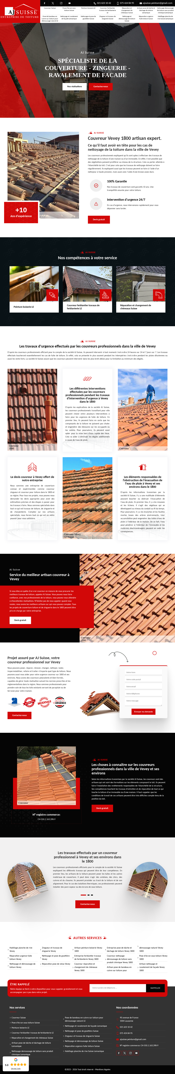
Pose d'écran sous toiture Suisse (69, 9)
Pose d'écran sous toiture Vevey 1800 (153, 957)
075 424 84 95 (127, 3)
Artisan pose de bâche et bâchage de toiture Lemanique (146, 10)
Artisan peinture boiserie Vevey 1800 (88, 949)
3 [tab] (92, 895)
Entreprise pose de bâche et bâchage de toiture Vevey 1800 (120, 949)
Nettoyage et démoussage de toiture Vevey (22, 965)
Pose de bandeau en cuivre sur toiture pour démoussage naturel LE (50, 19)
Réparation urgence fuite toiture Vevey (21, 957)
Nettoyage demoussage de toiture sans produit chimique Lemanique (165, 10)
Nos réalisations (74, 87)
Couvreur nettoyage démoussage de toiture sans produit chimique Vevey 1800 (120, 959)
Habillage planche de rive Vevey (21, 949)
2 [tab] (89, 895)
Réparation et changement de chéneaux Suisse (127, 10)
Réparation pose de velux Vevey (56, 964)
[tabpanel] (87, 870)
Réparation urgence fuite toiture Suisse (146, 18)
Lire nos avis (16, 1068)
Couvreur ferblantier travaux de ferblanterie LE (107, 10)
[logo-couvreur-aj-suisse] (20, 11)
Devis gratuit (99, 220)
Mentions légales (102, 1070)
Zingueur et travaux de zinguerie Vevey (52, 949)
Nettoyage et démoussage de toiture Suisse (127, 19)
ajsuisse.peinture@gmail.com (157, 3)
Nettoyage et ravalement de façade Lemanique (69, 18)
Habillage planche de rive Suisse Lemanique (165, 18)
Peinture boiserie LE (88, 8)
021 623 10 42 (104, 3)
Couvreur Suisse (50, 8)
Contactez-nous (101, 87)
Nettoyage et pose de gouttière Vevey (56, 957)
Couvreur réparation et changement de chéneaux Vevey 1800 (85, 967)
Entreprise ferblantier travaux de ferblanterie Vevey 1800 (87, 957)
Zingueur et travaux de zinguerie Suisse (107, 18)
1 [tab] (83, 895)
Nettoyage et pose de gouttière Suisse (88, 18)
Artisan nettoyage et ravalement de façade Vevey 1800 (152, 967)
